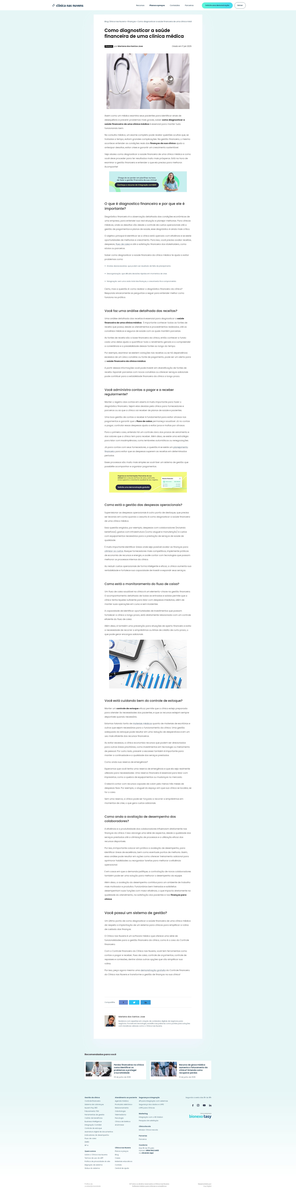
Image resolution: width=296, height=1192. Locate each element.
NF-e (86, 1145)
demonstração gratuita (153, 970)
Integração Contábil (93, 1125)
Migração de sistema (93, 1165)
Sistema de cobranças (94, 1104)
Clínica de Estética (122, 1121)
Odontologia (120, 1111)
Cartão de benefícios (93, 1118)
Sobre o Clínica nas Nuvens (96, 1155)
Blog (117, 1155)
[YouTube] (204, 1105)
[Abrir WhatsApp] (290, 1186)
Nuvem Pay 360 (91, 1108)
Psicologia (119, 1118)
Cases (117, 1158)
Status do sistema (92, 1168)
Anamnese (119, 1125)
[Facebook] (192, 1105)
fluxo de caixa (123, 244)
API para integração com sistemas (153, 1101)
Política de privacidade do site (97, 1161)
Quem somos (90, 1151)
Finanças (132, 21)
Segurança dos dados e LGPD (151, 1104)
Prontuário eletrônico (123, 1104)
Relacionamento (122, 1108)
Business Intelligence (93, 1121)
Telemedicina (120, 1114)
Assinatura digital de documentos (99, 1132)
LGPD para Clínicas (147, 1108)
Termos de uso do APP (94, 1158)
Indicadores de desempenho (97, 1135)
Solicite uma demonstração (217, 5)
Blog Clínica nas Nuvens (115, 21)
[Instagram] (198, 1105)
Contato (118, 1165)
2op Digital (207, 1186)
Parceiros (189, 5)
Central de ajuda (122, 1168)
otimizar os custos (114, 551)
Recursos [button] (140, 5)
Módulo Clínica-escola (148, 1130)
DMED (87, 1142)
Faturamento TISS (92, 1111)
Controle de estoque (93, 1128)
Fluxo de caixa (90, 1138)
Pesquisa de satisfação (148, 1120)
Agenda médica (121, 1101)
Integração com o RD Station (151, 1117)
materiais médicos (142, 723)
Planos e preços (121, 1151)
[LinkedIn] (210, 1105)
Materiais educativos (123, 1161)
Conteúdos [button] (175, 5)
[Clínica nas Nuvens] (66, 5)
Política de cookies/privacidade (93, 1185)
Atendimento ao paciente (126, 1097)
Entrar (240, 5)
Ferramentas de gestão (94, 1114)
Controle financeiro (92, 1101)
